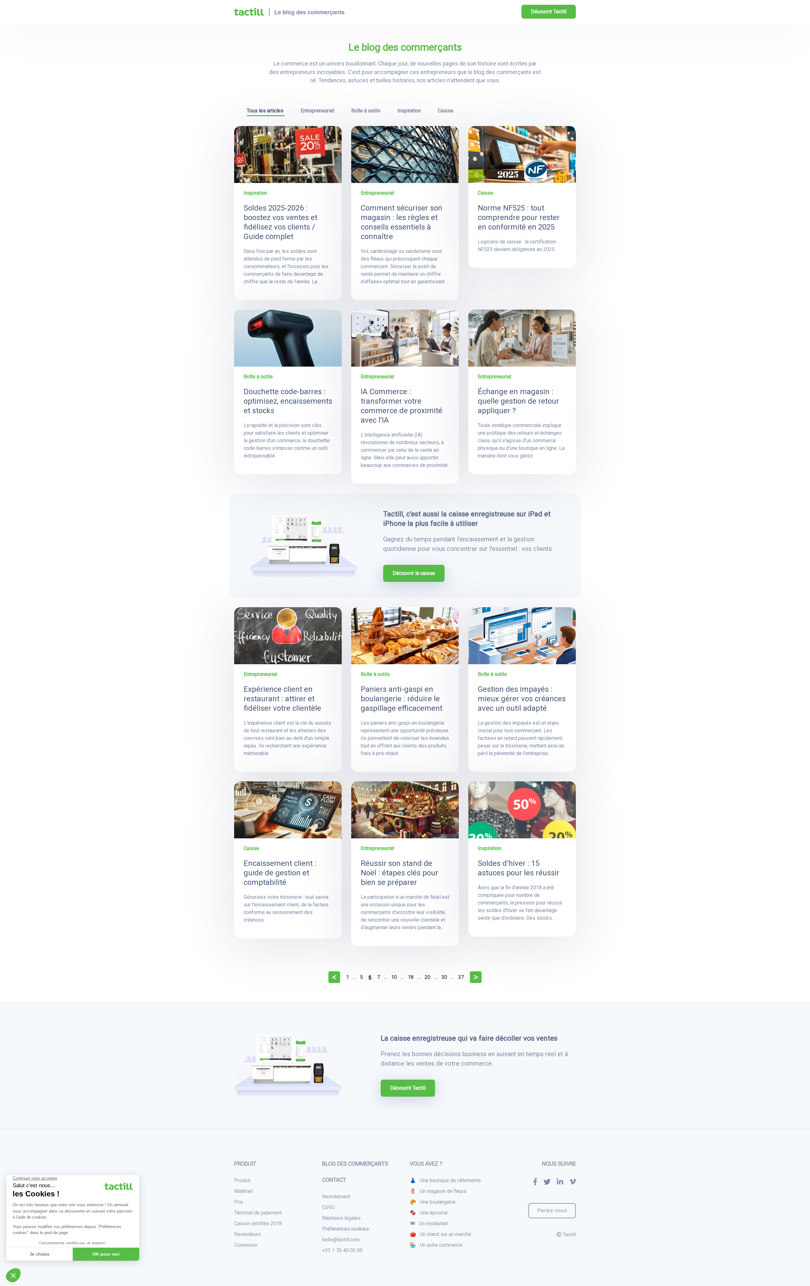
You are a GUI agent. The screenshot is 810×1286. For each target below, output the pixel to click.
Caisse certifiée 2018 (258, 1223)
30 (444, 977)
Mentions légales (341, 1218)
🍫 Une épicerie (429, 1213)
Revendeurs (247, 1234)
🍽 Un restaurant (429, 1223)
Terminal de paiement (258, 1213)
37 (461, 977)
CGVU (328, 1207)
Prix (238, 1202)
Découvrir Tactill (548, 12)
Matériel (243, 1191)
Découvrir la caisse (414, 573)
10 (394, 977)
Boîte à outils (366, 111)
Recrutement (336, 1197)
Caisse (445, 111)
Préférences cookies (345, 1229)
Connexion (245, 1245)
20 (427, 977)
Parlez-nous (552, 1210)
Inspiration (409, 111)
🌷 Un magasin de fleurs (438, 1191)
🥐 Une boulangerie (433, 1202)
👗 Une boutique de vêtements (445, 1180)
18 (411, 977)
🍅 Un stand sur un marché (440, 1234)
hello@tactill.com (341, 1240)
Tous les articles (266, 111)
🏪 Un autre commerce (436, 1245)
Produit (242, 1180)
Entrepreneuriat (318, 111)
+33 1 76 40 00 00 (342, 1250)
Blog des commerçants (355, 1164)
